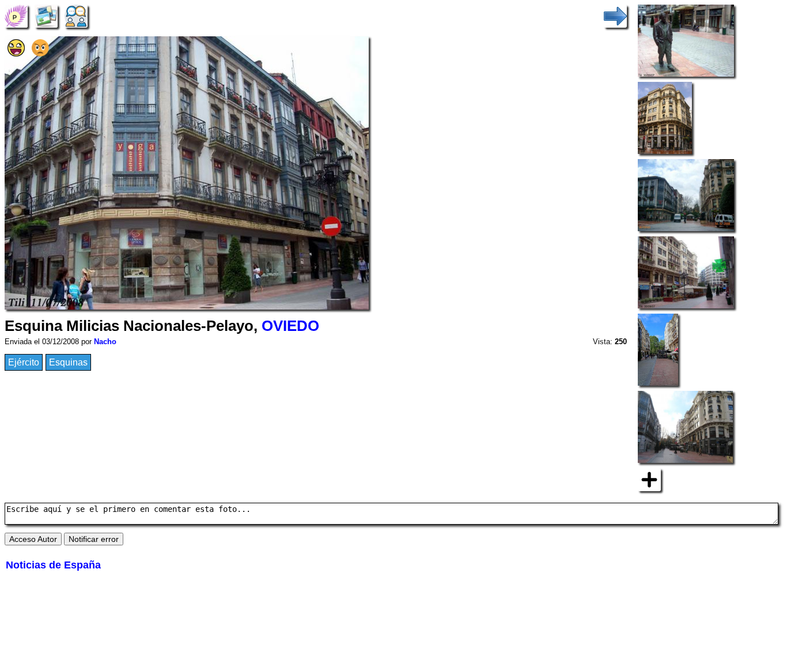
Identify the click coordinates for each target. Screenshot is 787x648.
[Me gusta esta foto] (16, 53)
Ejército (23, 362)
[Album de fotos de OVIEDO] (46, 15)
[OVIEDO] (16, 15)
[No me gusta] (40, 53)
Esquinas (68, 362)
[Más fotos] (649, 479)
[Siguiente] (615, 15)
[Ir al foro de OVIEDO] (76, 15)
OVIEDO (290, 326)
